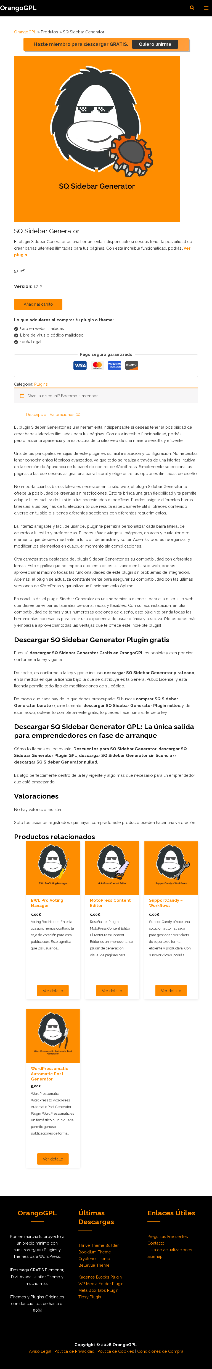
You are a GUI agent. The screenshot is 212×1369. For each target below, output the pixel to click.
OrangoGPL (18, 8)
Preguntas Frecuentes (167, 1236)
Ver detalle (53, 990)
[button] (192, 7)
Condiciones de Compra (160, 1351)
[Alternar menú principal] (206, 8)
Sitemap (155, 1256)
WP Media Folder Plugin (100, 1283)
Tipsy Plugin (89, 1297)
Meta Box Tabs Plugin (98, 1290)
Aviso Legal (40, 1351)
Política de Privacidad (74, 1351)
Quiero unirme (155, 44)
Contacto (156, 1243)
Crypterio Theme (94, 1258)
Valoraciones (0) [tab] (65, 414)
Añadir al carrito (38, 304)
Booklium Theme (94, 1252)
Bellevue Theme (94, 1265)
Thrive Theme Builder (98, 1245)
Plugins (41, 384)
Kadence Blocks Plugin (100, 1277)
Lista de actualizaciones (169, 1249)
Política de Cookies (115, 1351)
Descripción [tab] (37, 414)
